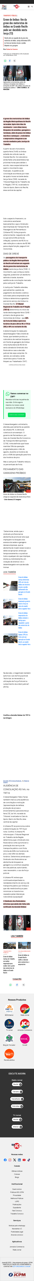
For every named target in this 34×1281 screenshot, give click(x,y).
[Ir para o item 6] (4, 922)
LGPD (17, 1201)
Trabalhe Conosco (17, 1214)
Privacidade (17, 1195)
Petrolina (17, 1106)
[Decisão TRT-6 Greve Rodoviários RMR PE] (17, 750)
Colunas (17, 1174)
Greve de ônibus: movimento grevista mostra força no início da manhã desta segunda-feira (24, 604)
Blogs (17, 1177)
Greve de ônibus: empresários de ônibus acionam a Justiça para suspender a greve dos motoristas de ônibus (23, 620)
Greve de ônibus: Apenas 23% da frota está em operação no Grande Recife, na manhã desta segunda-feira (24, 638)
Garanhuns (17, 1099)
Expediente (17, 1208)
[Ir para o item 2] (4, 485)
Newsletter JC (17, 1229)
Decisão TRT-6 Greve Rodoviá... (12, 781)
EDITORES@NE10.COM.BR (21, 1266)
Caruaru (17, 1092)
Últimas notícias (17, 1171)
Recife (17, 1084)
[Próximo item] (28, 485)
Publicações (17, 1204)
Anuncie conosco (17, 1235)
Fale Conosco (17, 1211)
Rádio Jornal (17, 1250)
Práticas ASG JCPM (17, 1192)
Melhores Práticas (17, 1198)
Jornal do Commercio (17, 1247)
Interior (17, 1127)
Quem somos (17, 1189)
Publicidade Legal (17, 1232)
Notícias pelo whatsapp (17, 1226)
